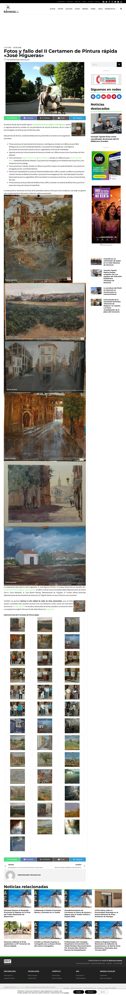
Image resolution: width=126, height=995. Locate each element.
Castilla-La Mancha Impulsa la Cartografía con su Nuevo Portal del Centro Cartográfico (47, 944)
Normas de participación (90, 988)
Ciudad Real (103, 975)
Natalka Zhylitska (19, 606)
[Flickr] (118, 2)
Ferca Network (43, 158)
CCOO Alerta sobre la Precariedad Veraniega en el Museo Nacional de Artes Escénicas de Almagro (106, 913)
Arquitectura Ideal (9, 978)
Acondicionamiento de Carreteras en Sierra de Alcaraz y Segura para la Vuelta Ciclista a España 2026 (77, 913)
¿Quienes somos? (61, 1)
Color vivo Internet (19, 987)
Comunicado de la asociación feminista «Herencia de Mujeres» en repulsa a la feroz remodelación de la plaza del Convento (112, 306)
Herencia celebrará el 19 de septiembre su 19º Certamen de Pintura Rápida (17, 944)
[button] (116, 9)
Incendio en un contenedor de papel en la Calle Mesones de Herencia (112, 262)
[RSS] (121, 2)
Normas (84, 1)
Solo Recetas (56, 975)
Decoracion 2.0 (8, 975)
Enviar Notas (70, 1)
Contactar (90, 1)
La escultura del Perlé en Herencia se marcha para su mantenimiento (113, 291)
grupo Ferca (50, 609)
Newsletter (77, 1)
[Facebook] (103, 2)
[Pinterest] (109, 2)
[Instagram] (112, 2)
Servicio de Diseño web (98, 963)
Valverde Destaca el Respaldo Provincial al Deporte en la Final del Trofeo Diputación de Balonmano (17, 913)
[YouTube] (115, 2)
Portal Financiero (81, 978)
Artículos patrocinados (83, 963)
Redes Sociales (32, 975)
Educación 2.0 (80, 975)
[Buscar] (119, 64)
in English (97, 1)
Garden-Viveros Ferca (29, 158)
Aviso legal (66, 988)
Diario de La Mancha (106, 978)
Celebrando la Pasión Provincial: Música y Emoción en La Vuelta (47, 911)
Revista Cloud (32, 978)
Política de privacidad (76, 988)
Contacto (109, 963)
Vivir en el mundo (57, 978)
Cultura (7, 47)
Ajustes (102, 992)
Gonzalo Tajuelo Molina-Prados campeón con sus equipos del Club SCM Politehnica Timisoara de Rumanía (113, 276)
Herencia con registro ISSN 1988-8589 (107, 988)
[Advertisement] (63, 29)
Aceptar (78, 992)
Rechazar (91, 992)
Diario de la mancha (115, 960)
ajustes (66, 993)
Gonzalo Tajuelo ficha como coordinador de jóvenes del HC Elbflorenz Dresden (105, 139)
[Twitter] (106, 2)
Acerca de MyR (117, 963)
